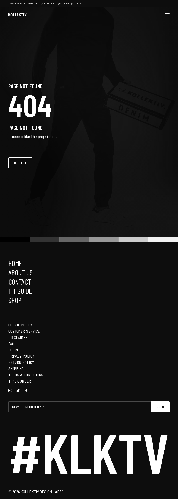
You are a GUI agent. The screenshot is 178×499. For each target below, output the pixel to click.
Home (15, 263)
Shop (14, 300)
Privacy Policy (21, 356)
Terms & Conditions (25, 374)
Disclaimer (18, 337)
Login (13, 349)
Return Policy (21, 362)
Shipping (16, 368)
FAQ (11, 343)
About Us (20, 272)
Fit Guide (20, 290)
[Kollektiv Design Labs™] (17, 14)
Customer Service (24, 331)
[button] (167, 15)
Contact (19, 281)
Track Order (19, 380)
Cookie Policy (20, 324)
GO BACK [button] (20, 163)
